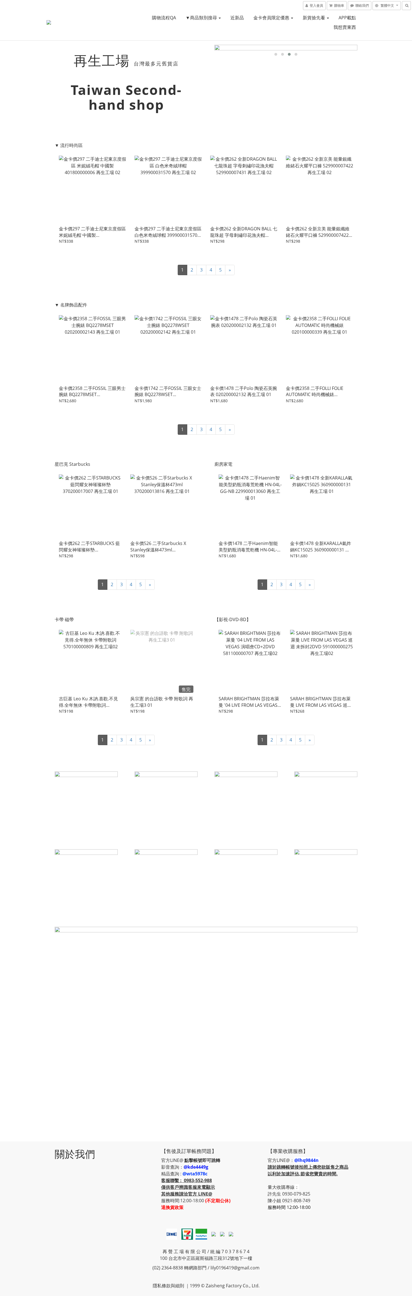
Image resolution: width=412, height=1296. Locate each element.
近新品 (237, 18)
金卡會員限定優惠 (271, 18)
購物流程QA (164, 18)
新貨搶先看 (314, 18)
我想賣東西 (345, 27)
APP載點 (347, 18)
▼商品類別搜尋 (202, 18)
